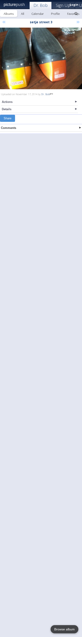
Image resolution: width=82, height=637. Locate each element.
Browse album (64, 629)
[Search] (76, 13)
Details (6, 109)
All (22, 14)
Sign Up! (63, 5)
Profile (55, 14)
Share (7, 118)
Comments (8, 128)
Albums (9, 14)
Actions (7, 102)
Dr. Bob (40, 5)
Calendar (37, 14)
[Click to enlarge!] (41, 58)
